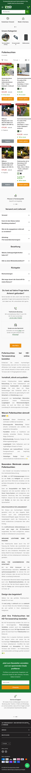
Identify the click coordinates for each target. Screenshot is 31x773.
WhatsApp (15, 334)
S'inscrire (16, 687)
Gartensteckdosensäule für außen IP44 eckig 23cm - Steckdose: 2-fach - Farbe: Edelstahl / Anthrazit (23, 123)
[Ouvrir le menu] (2, 7)
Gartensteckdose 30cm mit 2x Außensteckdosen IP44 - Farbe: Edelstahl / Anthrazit (8, 82)
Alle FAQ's (15, 345)
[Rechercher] (27, 12)
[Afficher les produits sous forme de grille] (26, 60)
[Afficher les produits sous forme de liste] (28, 60)
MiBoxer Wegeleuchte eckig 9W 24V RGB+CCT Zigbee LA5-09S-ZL (8, 164)
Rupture (7, 141)
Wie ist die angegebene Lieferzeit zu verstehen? (13, 230)
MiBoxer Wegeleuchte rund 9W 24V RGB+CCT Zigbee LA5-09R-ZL (8, 121)
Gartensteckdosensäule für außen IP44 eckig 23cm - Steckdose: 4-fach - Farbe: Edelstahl (23, 82)
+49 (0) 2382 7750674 (15, 318)
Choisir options (7, 99)
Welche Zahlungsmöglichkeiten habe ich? (12, 254)
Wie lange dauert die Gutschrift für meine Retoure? (13, 281)
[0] (28, 7)
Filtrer (6, 60)
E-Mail (19, 330)
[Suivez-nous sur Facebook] (3, 751)
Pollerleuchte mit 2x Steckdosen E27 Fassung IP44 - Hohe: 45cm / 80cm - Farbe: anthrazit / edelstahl (23, 165)
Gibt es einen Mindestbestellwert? (13, 261)
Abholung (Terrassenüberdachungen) (11, 239)
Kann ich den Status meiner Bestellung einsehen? (11, 222)
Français (5, 743)
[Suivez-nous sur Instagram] (6, 751)
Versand (4, 215)
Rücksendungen (7, 274)
